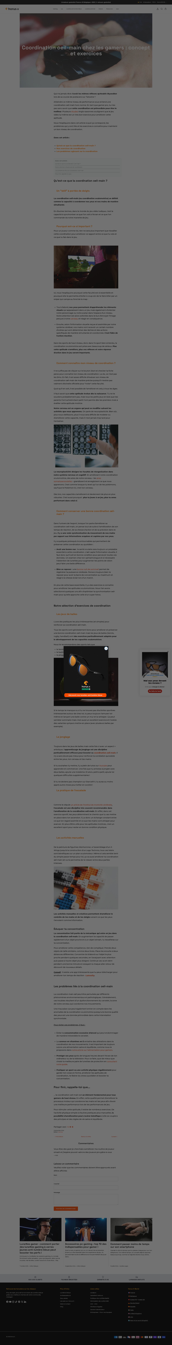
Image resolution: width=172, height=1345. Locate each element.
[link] (86, 669)
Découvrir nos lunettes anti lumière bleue (85, 695)
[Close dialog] (106, 648)
